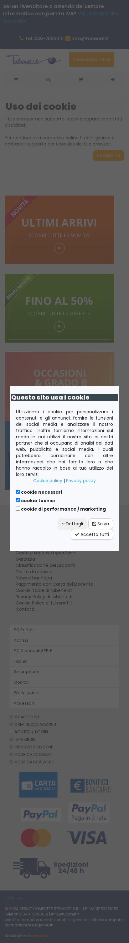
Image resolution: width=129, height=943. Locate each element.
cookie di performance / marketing (63, 509)
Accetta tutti (94, 534)
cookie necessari (41, 492)
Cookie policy (47, 480)
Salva (102, 524)
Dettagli (73, 524)
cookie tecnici (37, 500)
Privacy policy (81, 480)
